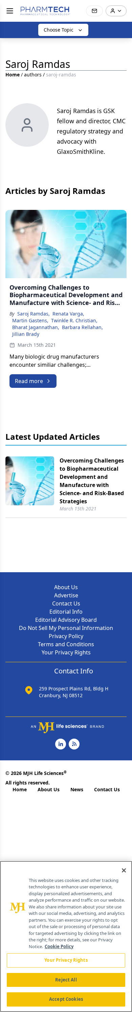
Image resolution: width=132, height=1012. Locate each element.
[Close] (123, 870)
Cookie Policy (59, 946)
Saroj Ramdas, (33, 313)
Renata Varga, (68, 313)
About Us (66, 587)
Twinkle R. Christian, (74, 320)
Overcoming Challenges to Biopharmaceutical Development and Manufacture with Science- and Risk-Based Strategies (92, 481)
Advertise (66, 595)
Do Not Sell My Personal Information (66, 628)
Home (12, 74)
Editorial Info (66, 611)
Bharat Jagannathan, (35, 327)
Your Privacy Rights (66, 652)
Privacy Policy (66, 636)
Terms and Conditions (66, 644)
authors (33, 74)
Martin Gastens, (30, 320)
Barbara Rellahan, (82, 327)
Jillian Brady (25, 334)
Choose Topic (58, 29)
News (76, 789)
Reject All (65, 980)
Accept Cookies (66, 999)
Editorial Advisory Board (66, 620)
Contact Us (66, 603)
